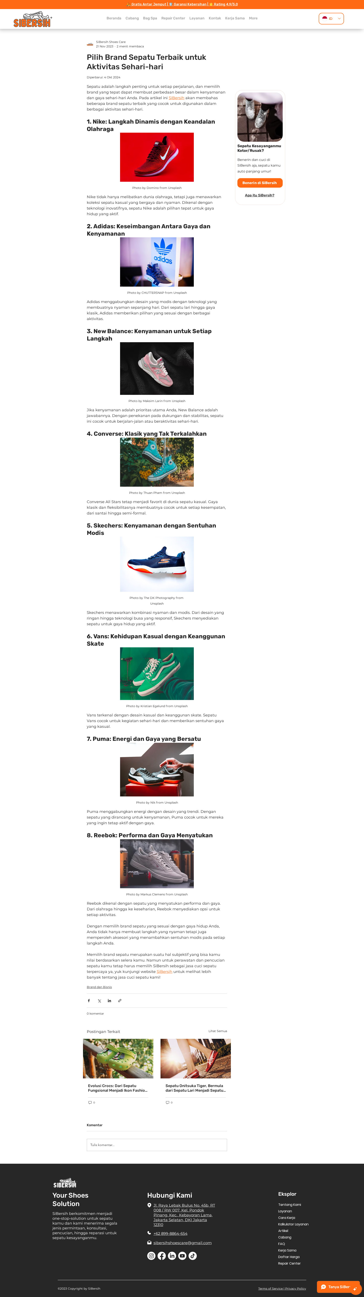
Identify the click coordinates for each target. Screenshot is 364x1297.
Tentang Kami (289, 1204)
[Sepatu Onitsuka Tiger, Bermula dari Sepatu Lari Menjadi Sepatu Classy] (196, 1058)
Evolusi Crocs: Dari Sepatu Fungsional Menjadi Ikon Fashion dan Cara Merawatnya (117, 1088)
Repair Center (289, 1263)
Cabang (284, 1237)
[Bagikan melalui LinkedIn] (109, 1001)
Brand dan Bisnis (99, 987)
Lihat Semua (218, 1031)
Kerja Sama (287, 1250)
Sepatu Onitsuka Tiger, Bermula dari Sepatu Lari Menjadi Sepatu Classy (194, 1088)
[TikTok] (193, 1256)
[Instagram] (151, 1256)
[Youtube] (182, 1256)
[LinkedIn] (172, 1256)
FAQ (281, 1243)
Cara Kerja (286, 1217)
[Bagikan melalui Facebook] (89, 1001)
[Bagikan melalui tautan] (120, 1001)
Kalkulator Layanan (293, 1224)
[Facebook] (162, 1256)
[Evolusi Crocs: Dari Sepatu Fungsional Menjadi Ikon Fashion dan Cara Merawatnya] (118, 1058)
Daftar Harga (289, 1256)
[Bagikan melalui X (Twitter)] (99, 1001)
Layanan (285, 1211)
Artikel (283, 1230)
